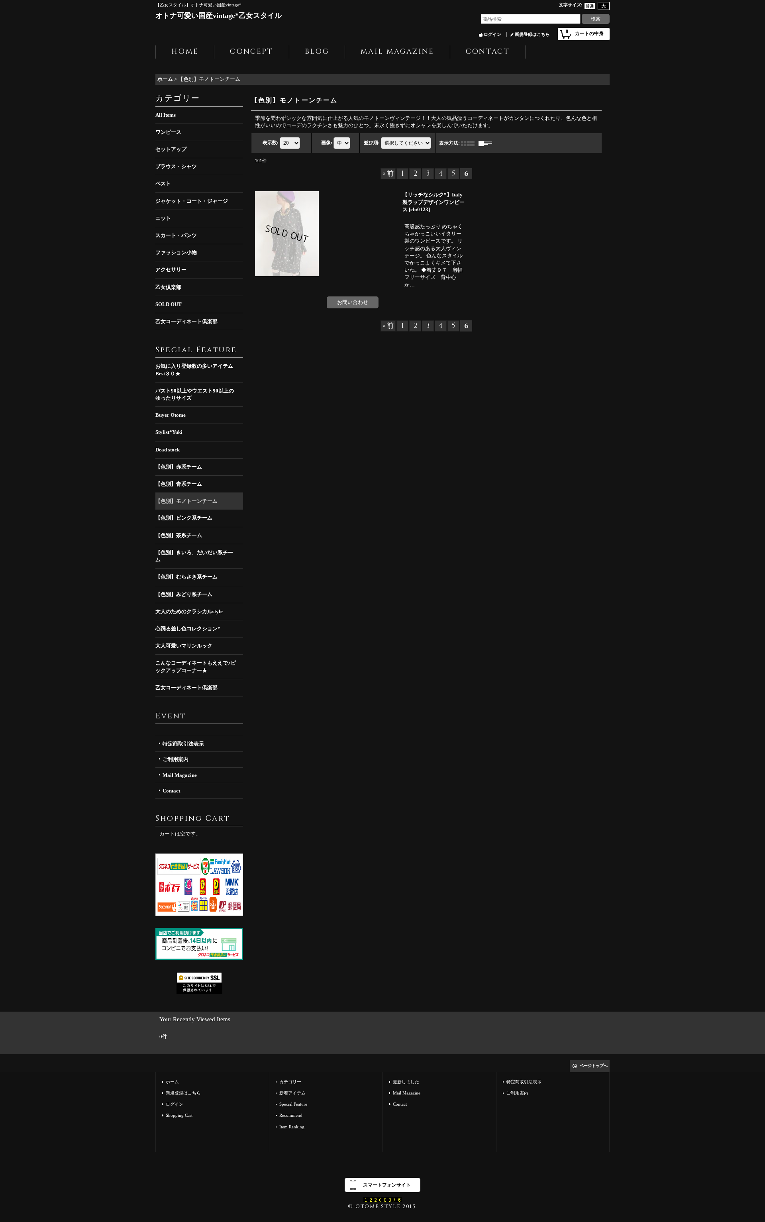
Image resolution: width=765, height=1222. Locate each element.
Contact (171, 791)
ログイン (492, 34)
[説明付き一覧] (487, 143)
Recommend (290, 1115)
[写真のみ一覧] (470, 143)
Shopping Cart (179, 1115)
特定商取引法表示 (183, 744)
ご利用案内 (175, 759)
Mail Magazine (180, 775)
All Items (165, 115)
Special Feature (293, 1104)
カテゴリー (290, 1081)
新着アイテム (292, 1093)
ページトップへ (594, 1065)
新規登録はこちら (532, 34)
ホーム (172, 1081)
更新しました (406, 1081)
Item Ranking (291, 1126)
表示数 (271, 142)
